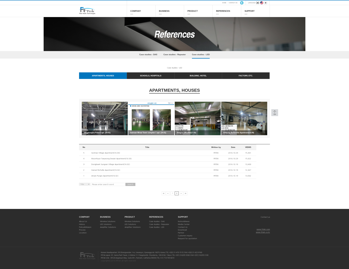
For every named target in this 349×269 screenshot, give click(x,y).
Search (130, 184)
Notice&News (183, 221)
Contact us (265, 217)
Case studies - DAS (148, 54)
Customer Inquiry (185, 236)
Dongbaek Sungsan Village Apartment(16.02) (110, 164)
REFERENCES (223, 11)
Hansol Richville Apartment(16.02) (105, 170)
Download (182, 230)
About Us (83, 221)
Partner (181, 233)
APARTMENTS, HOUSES (103, 76)
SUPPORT (250, 11)
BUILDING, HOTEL (198, 76)
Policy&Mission (85, 227)
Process (82, 230)
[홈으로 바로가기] (103, 13)
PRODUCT (192, 11)
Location (83, 233)
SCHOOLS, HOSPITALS (150, 76)
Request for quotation (187, 238)
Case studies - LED (201, 54)
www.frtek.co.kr (263, 232)
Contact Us (182, 227)
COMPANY (135, 11)
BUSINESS (164, 11)
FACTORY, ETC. (246, 76)
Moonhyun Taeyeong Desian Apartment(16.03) (111, 158)
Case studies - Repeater (174, 54)
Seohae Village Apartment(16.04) (105, 153)
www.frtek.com (263, 229)
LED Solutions (105, 224)
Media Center (184, 224)
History (82, 224)
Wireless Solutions (107, 221)
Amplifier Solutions (108, 227)
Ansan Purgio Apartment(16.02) (104, 176)
